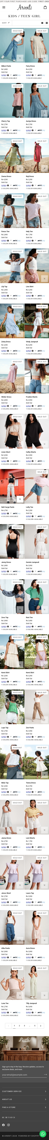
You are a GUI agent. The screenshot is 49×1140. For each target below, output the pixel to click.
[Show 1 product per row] (42, 23)
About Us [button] (7, 1099)
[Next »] (40, 1026)
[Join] (44, 1074)
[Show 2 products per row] (47, 23)
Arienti (8, 1136)
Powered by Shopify (29, 1136)
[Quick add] (20, 58)
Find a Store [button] (8, 1107)
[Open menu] (6, 7)
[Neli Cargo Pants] (12, 486)
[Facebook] (3, 1125)
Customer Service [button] (12, 1091)
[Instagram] (8, 1125)
